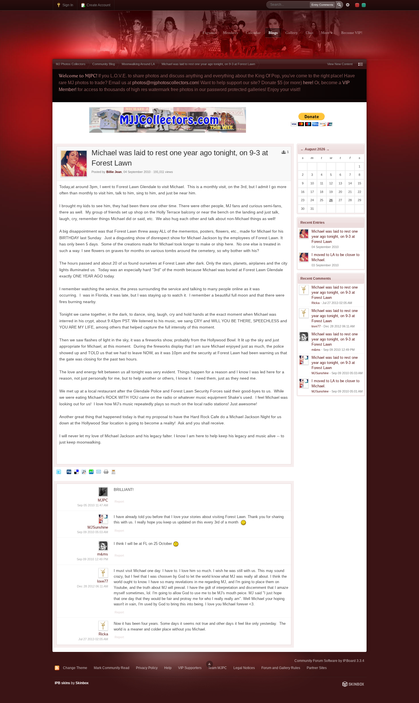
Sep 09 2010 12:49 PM (92, 559)
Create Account (98, 5)
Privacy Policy (147, 668)
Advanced (347, 5)
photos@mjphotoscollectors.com (165, 82)
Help (168, 668)
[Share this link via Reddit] (84, 472)
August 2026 (315, 149)
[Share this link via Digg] (69, 472)
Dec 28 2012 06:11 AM (92, 586)
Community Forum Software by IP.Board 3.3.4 (329, 660)
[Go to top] (209, 664)
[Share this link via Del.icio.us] (76, 472)
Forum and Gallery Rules (280, 668)
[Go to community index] (102, 29)
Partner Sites (317, 668)
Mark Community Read (111, 668)
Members (230, 33)
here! (308, 82)
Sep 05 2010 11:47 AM (92, 505)
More (326, 33)
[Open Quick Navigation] (360, 64)
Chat (309, 33)
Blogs (273, 33)
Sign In (67, 5)
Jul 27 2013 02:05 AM (93, 639)
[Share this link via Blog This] (113, 472)
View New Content (340, 64)
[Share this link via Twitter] (58, 472)
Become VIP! (351, 33)
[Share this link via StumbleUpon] (91, 472)
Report (119, 501)
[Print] (106, 472)
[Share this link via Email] (98, 472)
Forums (209, 33)
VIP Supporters (190, 668)
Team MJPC (217, 668)
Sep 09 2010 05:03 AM (92, 532)
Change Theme (75, 668)
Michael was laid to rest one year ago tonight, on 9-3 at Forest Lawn (335, 236)
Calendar (253, 33)
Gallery (291, 33)
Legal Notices (244, 668)
